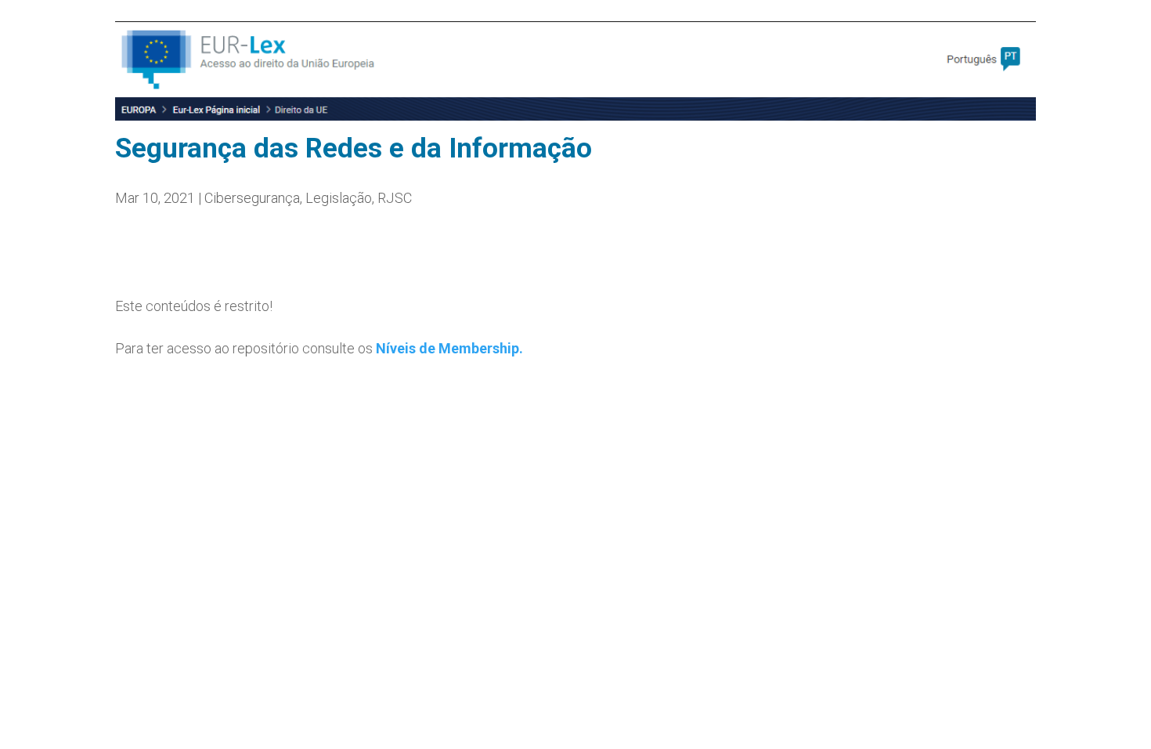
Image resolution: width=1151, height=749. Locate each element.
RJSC (394, 198)
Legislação (338, 198)
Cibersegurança (252, 198)
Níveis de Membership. (449, 348)
